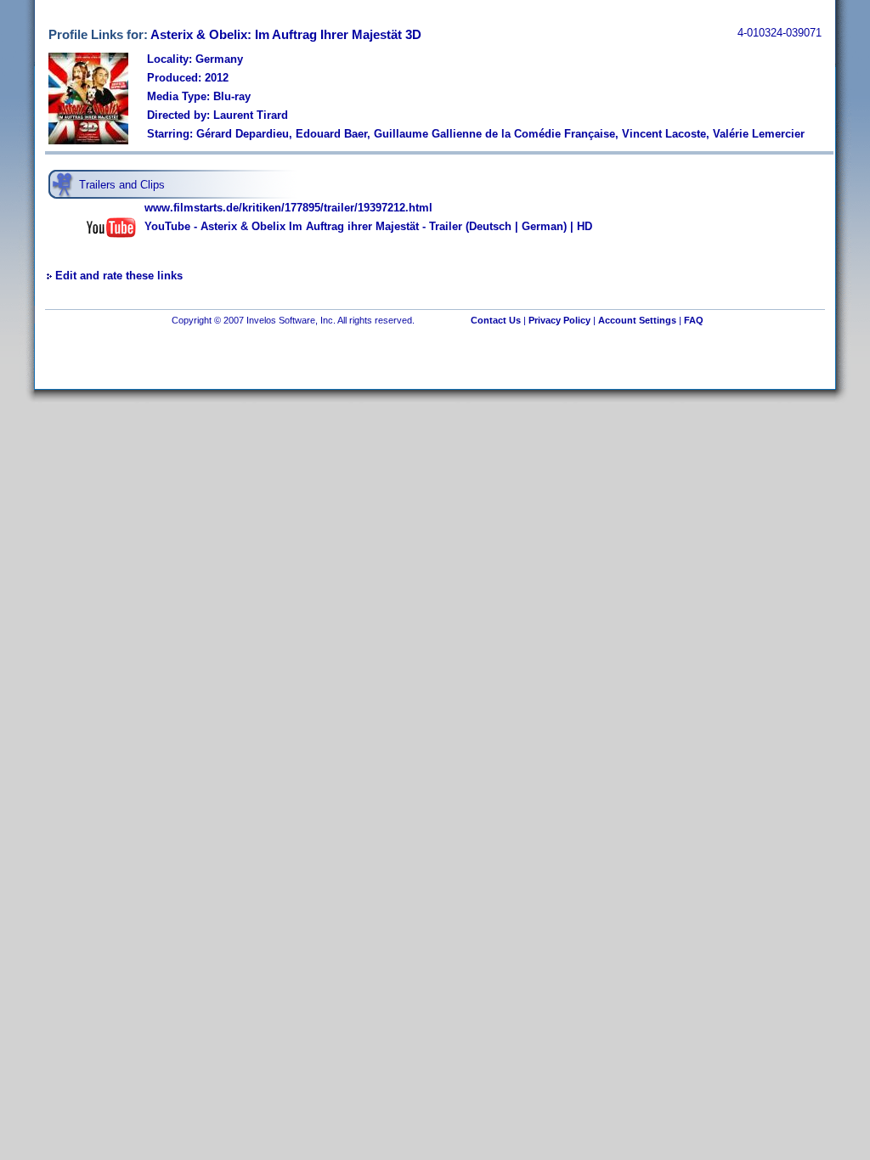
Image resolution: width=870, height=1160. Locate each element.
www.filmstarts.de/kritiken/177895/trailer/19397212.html (288, 207)
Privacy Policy (559, 320)
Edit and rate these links (119, 275)
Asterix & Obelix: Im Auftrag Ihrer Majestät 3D (285, 34)
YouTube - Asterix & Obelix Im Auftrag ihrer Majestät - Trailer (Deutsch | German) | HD (368, 226)
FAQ (693, 320)
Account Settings (637, 320)
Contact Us (496, 320)
